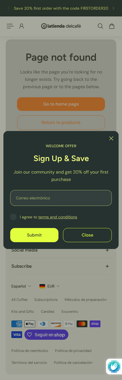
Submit (34, 235)
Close (87, 235)
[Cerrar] (111, 138)
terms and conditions (57, 216)
